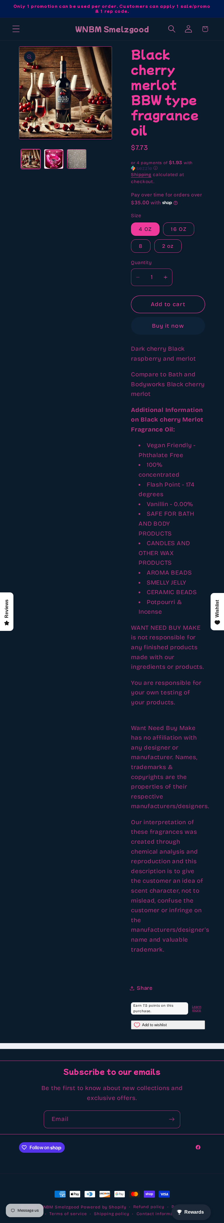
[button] (16, 29)
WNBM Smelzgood (59, 1207)
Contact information (159, 1213)
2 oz (168, 246)
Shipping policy (111, 1213)
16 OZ (178, 229)
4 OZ (145, 229)
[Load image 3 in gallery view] (76, 159)
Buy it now (168, 325)
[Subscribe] (171, 1119)
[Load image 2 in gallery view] (53, 159)
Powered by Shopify (103, 1207)
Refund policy (148, 1206)
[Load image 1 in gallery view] (30, 159)
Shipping (141, 174)
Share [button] (145, 988)
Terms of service (68, 1213)
